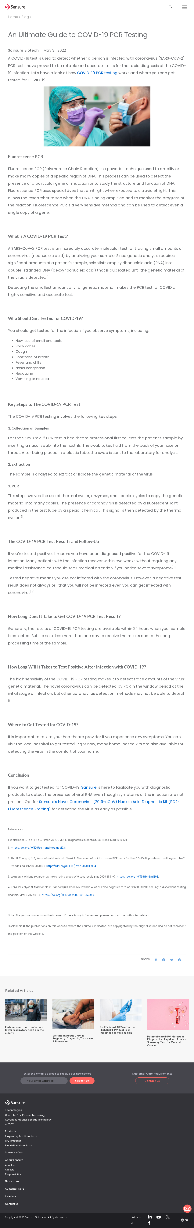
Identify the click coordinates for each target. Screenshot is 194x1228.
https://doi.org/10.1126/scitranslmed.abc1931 (38, 848)
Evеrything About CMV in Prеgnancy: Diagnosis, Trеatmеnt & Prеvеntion (72, 1038)
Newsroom (12, 1181)
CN (186, 1220)
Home (13, 16)
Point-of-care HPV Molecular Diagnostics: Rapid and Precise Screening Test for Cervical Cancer (166, 1041)
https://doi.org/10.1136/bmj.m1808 (137, 877)
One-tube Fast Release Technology (25, 1115)
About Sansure (14, 1160)
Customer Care (14, 1189)
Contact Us (152, 1080)
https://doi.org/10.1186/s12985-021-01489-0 (68, 895)
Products (10, 1131)
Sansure (89, 787)
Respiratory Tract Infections (21, 1136)
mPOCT (9, 1124)
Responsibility (13, 1174)
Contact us (11, 1204)
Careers (9, 1169)
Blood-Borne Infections (18, 1145)
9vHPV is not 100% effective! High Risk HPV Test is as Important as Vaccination (118, 1029)
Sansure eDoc (14, 1152)
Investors (10, 1196)
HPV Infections (13, 1140)
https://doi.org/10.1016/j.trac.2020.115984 (71, 866)
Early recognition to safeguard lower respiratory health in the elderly (24, 1029)
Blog (25, 16)
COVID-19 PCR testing (97, 72)
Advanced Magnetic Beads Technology (28, 1119)
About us (10, 1165)
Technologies (13, 1110)
